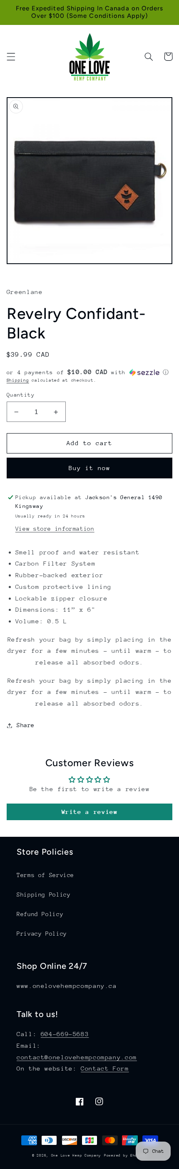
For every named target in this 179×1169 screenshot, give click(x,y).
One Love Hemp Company (76, 1155)
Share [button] (26, 725)
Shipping (18, 380)
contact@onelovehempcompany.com (77, 1057)
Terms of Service (45, 875)
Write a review (90, 811)
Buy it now (90, 467)
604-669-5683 (65, 1033)
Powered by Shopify (125, 1155)
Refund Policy (40, 914)
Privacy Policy (42, 933)
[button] (10, 56)
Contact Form (105, 1068)
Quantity (21, 395)
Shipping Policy (43, 894)
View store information (54, 528)
